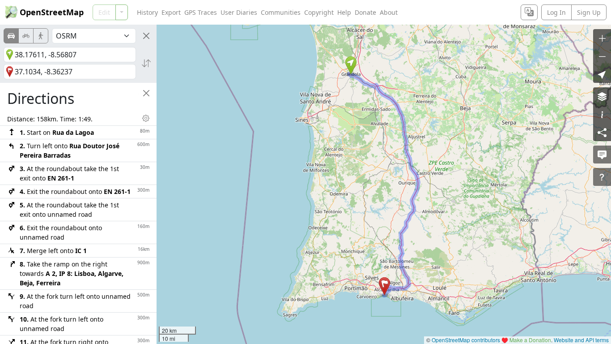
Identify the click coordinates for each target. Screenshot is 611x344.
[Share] (602, 132)
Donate (365, 12)
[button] (350, 65)
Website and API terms (581, 340)
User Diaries (239, 12)
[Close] (146, 36)
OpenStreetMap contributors (466, 340)
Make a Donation (530, 340)
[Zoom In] (602, 38)
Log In (556, 12)
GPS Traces (200, 12)
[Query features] (602, 177)
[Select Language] (529, 12)
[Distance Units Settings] (145, 118)
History (147, 12)
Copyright (319, 12)
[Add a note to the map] (602, 154)
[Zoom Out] (602, 56)
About (389, 12)
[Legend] (602, 114)
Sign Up (589, 12)
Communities (281, 12)
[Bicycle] (26, 35)
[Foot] (40, 35)
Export (171, 12)
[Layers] (602, 96)
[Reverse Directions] (146, 63)
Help (344, 12)
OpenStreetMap (52, 12)
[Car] (11, 35)
